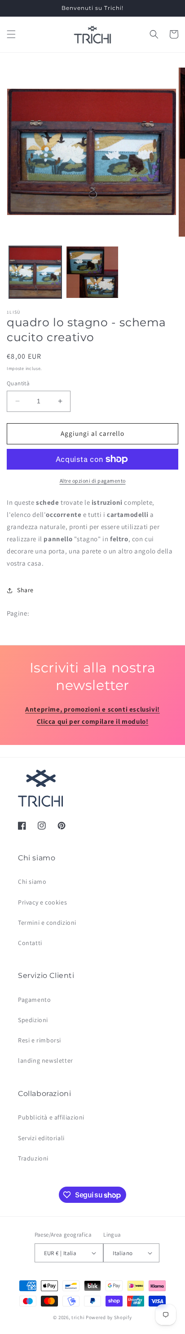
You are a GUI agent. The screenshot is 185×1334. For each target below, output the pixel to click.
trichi (77, 1317)
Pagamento (34, 1000)
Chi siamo (32, 881)
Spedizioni (33, 1020)
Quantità (18, 383)
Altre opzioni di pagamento (93, 480)
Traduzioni (33, 1158)
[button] (11, 34)
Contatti (30, 943)
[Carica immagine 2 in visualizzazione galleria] (92, 272)
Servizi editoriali (41, 1138)
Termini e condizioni (47, 922)
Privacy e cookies (42, 902)
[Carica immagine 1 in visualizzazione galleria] (35, 272)
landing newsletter (45, 1060)
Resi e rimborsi (39, 1040)
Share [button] (25, 590)
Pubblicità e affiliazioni (51, 1117)
